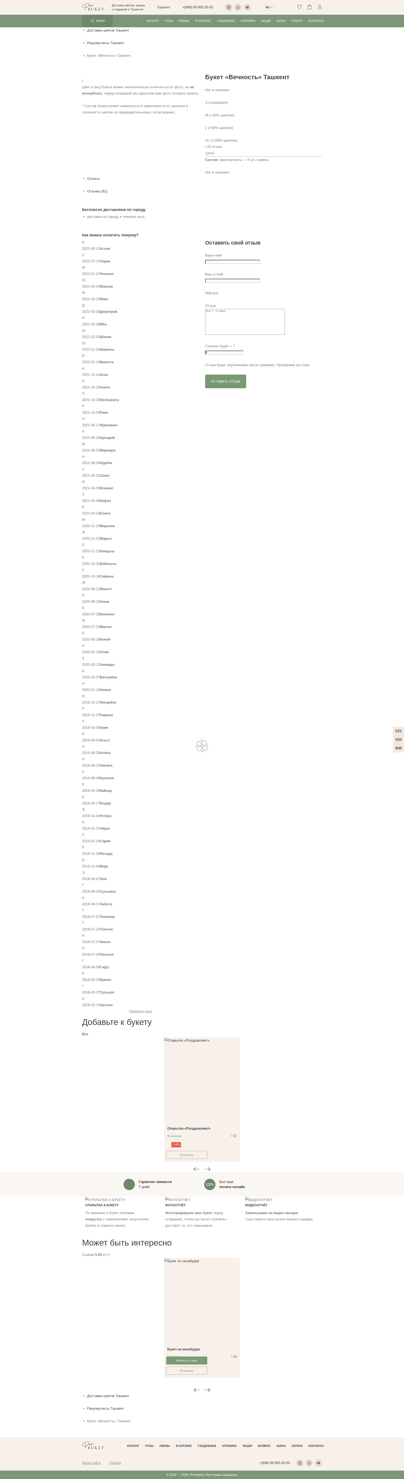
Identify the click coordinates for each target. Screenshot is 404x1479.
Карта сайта (91, 1463)
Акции (266, 20)
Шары (281, 20)
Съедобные (226, 20)
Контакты (316, 20)
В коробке (203, 20)
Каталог (152, 20)
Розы (169, 20)
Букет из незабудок (183, 1349)
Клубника (248, 20)
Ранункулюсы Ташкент (105, 43)
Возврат (264, 1445)
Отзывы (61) (97, 191)
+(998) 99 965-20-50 (197, 7)
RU (268, 7)
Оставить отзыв (225, 381)
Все (85, 1034)
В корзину (187, 1155)
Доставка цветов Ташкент (108, 30)
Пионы (184, 20)
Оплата (297, 20)
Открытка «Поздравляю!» (189, 1128)
